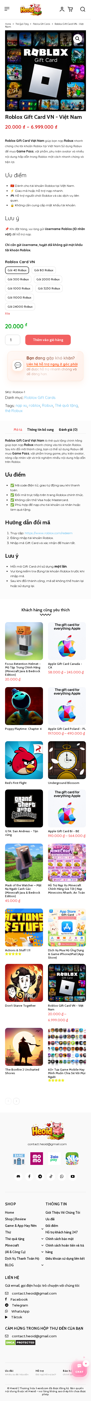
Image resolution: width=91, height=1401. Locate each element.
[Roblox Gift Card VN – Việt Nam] (67, 983)
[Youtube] (73, 1176)
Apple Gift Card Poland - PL (67, 729)
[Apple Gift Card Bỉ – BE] (67, 808)
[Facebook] (29, 1176)
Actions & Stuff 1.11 (17, 950)
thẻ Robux (13, 411)
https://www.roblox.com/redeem (49, 533)
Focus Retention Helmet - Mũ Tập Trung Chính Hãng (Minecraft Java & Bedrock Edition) (23, 669)
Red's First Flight (16, 783)
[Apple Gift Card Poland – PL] (67, 706)
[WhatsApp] (62, 1176)
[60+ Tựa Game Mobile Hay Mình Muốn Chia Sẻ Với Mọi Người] (67, 1047)
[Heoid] (31, 9)
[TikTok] (51, 1176)
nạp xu (21, 405)
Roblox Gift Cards (41, 23)
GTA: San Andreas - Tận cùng (21, 833)
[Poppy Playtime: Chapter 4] (24, 706)
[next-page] (16, 1101)
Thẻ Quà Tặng (22, 23)
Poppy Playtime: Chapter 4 (23, 729)
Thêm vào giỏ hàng (48, 339)
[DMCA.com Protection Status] (20, 1344)
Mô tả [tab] (18, 429)
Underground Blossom (63, 783)
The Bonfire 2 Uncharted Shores (22, 1071)
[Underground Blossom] (67, 760)
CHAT (79, 1372)
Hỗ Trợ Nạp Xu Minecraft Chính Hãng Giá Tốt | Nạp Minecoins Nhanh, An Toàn (66, 888)
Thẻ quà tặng (66, 405)
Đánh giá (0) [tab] (68, 429)
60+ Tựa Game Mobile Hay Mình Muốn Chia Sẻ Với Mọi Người (66, 1073)
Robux (47, 405)
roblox (34, 405)
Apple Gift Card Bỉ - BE (63, 831)
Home (8, 23)
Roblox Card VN (20, 261)
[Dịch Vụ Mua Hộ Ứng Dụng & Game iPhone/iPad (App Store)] (67, 927)
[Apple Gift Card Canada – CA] (67, 641)
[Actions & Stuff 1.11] (24, 927)
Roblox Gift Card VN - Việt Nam (65, 1007)
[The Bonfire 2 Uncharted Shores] (24, 1047)
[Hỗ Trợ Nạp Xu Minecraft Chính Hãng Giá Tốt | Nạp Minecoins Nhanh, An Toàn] (67, 863)
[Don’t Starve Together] (24, 983)
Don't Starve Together (20, 1005)
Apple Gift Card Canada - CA (65, 665)
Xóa (7, 313)
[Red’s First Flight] (24, 760)
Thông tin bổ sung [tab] (40, 429)
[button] (82, 9)
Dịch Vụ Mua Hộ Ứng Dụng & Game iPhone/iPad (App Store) (66, 953)
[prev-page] (8, 1101)
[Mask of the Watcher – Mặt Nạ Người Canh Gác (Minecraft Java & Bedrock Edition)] (24, 863)
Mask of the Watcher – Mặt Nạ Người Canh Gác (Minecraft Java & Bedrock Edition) (23, 890)
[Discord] (18, 1176)
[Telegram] (40, 1176)
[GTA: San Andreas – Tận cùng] (24, 808)
